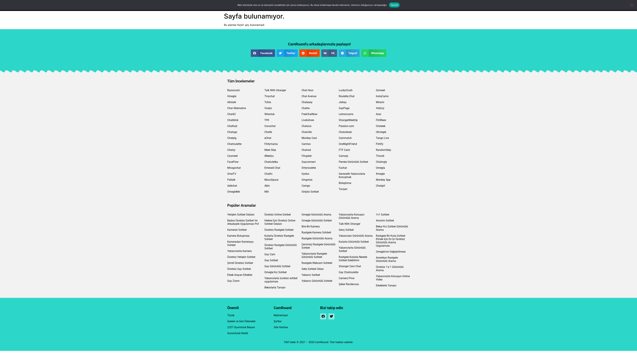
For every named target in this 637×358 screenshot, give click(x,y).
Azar (378, 114)
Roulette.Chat (346, 96)
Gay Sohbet (271, 260)
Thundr (380, 155)
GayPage (344, 108)
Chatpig (231, 138)
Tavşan (343, 189)
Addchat (232, 185)
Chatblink (232, 120)
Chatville (307, 132)
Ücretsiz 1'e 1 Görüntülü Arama (390, 268)
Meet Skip (270, 149)
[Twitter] (331, 316)
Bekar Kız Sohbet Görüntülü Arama (392, 228)
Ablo (267, 185)
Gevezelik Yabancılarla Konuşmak (352, 175)
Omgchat (307, 179)
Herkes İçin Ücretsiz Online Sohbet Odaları (279, 222)
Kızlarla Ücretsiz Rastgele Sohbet (279, 237)
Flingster (307, 155)
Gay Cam (269, 254)
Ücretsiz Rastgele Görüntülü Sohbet (280, 246)
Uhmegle (381, 132)
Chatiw (306, 108)
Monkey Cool (309, 138)
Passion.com (346, 126)
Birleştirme (345, 183)
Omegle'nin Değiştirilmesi (391, 251)
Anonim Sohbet (385, 220)
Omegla (380, 167)
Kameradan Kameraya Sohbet (240, 243)
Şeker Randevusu (349, 284)
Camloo (306, 144)
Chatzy (231, 149)
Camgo (306, 185)
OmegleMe (233, 191)
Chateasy (307, 102)
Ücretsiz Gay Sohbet (239, 268)
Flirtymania (271, 144)
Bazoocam (233, 90)
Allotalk (231, 102)
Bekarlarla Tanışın (274, 287)
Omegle (231, 96)
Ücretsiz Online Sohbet (277, 214)
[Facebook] (323, 316)
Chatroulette (234, 144)
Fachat (343, 167)
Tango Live (382, 138)
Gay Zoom (233, 280)
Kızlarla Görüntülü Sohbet (354, 241)
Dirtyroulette (309, 167)
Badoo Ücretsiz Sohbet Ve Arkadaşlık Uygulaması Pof (243, 222)
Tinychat (269, 96)
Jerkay (343, 102)
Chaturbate (345, 132)
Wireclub (269, 114)
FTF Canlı (344, 149)
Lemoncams (346, 114)
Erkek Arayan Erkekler (239, 274)
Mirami (380, 102)
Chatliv (268, 173)
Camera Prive (346, 278)
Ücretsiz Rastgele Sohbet (278, 229)
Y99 (266, 120)
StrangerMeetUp (348, 120)
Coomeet (232, 155)
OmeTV (231, 173)
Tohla (267, 102)
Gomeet (380, 90)
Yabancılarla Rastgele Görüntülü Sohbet (314, 255)
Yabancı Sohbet (311, 274)
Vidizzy (380, 108)
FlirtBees (381, 120)
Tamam (394, 5)
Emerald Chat (272, 167)
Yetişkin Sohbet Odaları (240, 214)
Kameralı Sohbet (237, 229)
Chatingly (381, 161)
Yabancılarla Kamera (239, 251)
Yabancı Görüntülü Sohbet (317, 280)
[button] (263, 53)
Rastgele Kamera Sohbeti (316, 232)
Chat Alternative (236, 108)
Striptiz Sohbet (310, 191)
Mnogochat (234, 167)
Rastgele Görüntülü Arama (317, 238)
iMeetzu (269, 155)
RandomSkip (383, 149)
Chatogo (232, 132)
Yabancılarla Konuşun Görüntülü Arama (351, 216)
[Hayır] (632, 4)
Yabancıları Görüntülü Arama (356, 235)
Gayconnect (309, 161)
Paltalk (231, 179)
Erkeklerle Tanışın (386, 285)
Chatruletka (271, 161)
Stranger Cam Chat (350, 266)
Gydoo (305, 173)
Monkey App (383, 179)
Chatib (268, 132)
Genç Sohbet (346, 229)
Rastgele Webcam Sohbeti (317, 263)
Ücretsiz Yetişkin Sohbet (241, 257)
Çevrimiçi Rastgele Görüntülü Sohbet (318, 246)
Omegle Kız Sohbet (275, 272)
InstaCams (382, 96)
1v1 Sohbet (382, 214)
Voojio (268, 108)
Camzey (343, 155)
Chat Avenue (309, 96)
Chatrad (306, 149)
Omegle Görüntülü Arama (316, 214)
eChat (267, 138)
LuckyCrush (346, 90)
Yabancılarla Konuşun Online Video (393, 278)
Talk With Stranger (275, 90)
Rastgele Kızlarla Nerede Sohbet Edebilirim (353, 258)
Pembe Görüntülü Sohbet (353, 161)
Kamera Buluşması (238, 235)
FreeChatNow (309, 114)
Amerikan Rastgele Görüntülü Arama (387, 259)
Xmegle (380, 173)
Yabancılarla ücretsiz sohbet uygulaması (280, 280)
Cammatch (345, 138)
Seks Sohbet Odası (313, 268)
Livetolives (308, 120)
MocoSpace (271, 179)
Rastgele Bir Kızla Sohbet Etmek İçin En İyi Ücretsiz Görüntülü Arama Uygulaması (390, 240)
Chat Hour (307, 90)
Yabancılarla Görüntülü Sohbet (352, 249)
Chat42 (231, 114)
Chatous (306, 126)
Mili (266, 191)
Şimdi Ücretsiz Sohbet (240, 263)
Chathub (232, 126)
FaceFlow (233, 161)
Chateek (380, 126)
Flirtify (379, 144)
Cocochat (270, 126)
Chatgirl (380, 185)
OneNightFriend (348, 144)
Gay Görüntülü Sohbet (277, 266)
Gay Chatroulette (348, 272)
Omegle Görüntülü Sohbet (317, 220)
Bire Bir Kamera (311, 226)
